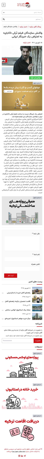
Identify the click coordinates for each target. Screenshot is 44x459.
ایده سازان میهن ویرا (18, 451)
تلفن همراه (35, 264)
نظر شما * (36, 233)
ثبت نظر (11, 275)
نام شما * (36, 254)
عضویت (38, 340)
